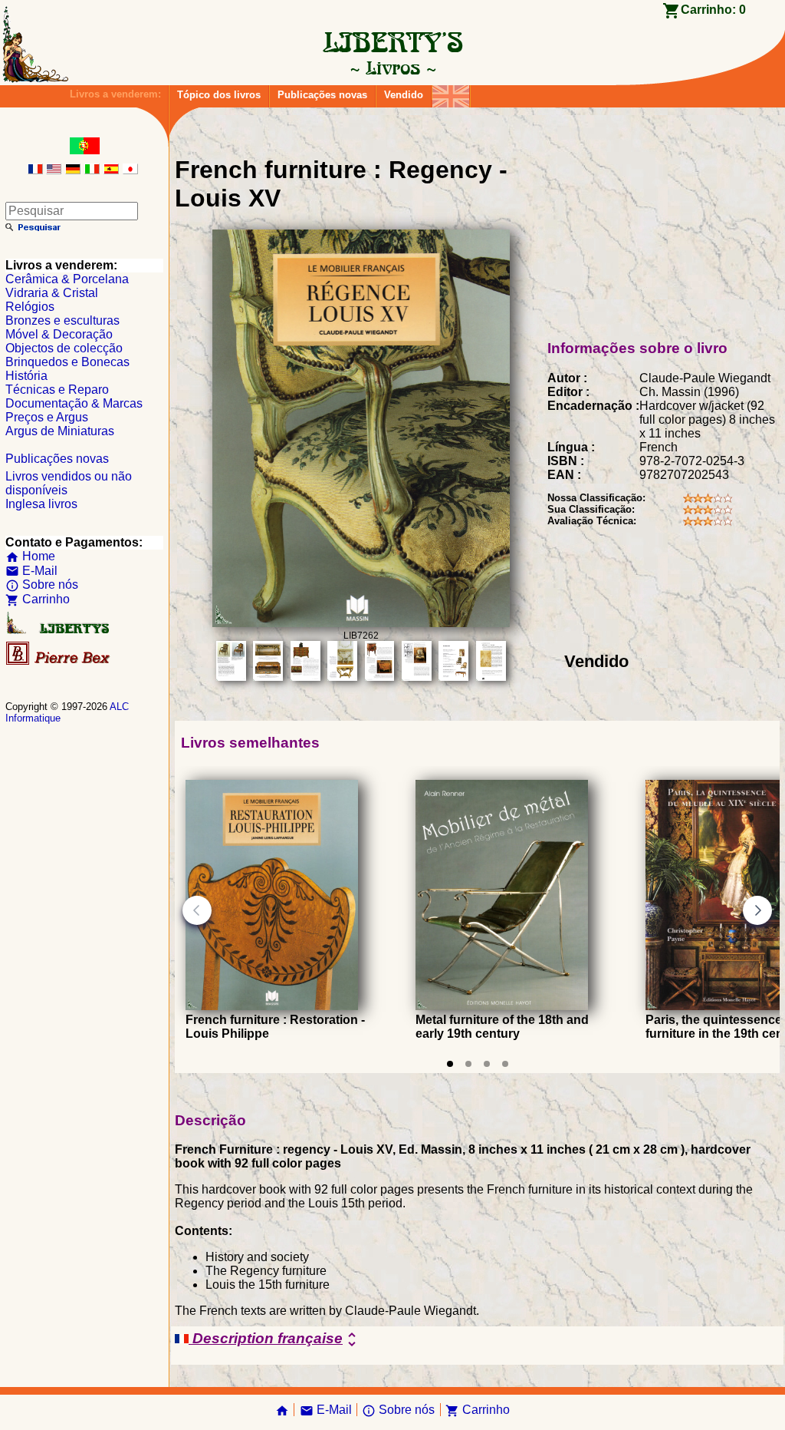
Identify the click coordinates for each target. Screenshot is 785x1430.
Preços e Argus (46, 417)
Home (30, 556)
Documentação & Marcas (74, 403)
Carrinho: (713, 9)
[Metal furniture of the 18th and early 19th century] (501, 1005)
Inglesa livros (41, 503)
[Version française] (35, 170)
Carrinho (37, 599)
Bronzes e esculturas (62, 320)
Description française (275, 1339)
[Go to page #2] (468, 1064)
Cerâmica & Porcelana (67, 279)
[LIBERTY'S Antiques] (59, 630)
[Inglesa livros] (451, 92)
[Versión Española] (111, 170)
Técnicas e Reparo (57, 389)
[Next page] (757, 910)
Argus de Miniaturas (59, 431)
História (26, 375)
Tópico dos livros (219, 95)
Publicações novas (322, 95)
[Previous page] (197, 910)
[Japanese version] (130, 170)
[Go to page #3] (487, 1064)
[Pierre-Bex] (59, 661)
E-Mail (31, 570)
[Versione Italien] (92, 170)
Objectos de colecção (64, 348)
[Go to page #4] (505, 1064)
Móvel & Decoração (59, 334)
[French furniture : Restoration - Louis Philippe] (272, 1005)
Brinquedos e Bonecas (67, 361)
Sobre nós (41, 584)
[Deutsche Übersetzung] (72, 170)
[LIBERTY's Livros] (392, 67)
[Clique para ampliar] (361, 622)
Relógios (29, 306)
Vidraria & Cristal (51, 292)
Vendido (403, 95)
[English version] (53, 170)
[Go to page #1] (450, 1064)
